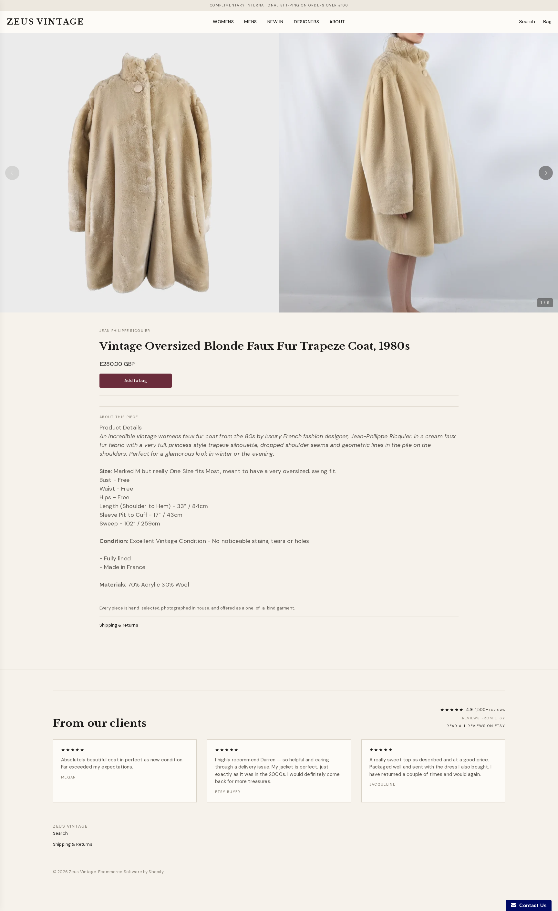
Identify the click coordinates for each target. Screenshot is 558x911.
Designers (306, 22)
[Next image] (546, 173)
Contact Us (531, 905)
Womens (223, 22)
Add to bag (135, 380)
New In (275, 22)
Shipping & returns (118, 625)
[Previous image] (12, 173)
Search (527, 21)
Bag (547, 21)
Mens (250, 22)
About (337, 22)
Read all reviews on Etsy (476, 726)
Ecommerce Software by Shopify (131, 871)
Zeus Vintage (45, 21)
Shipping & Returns (72, 844)
